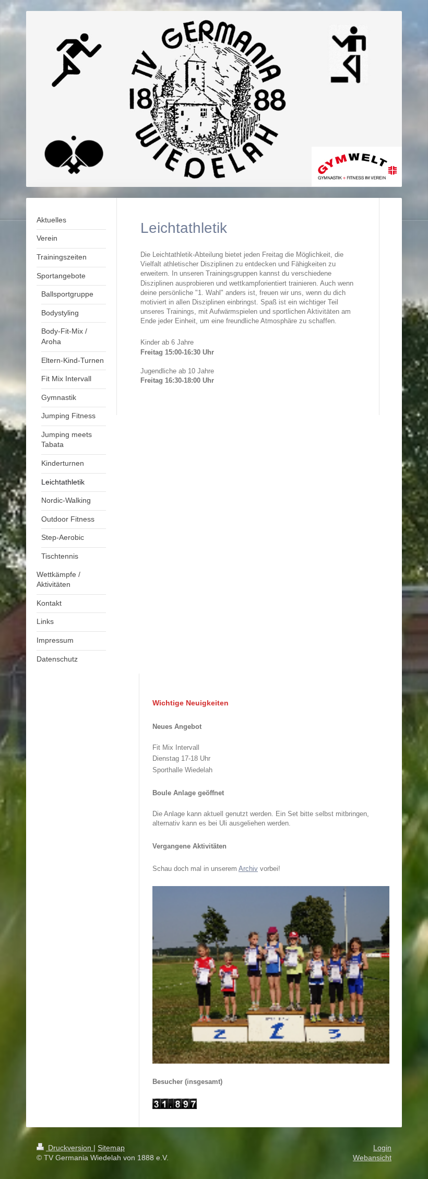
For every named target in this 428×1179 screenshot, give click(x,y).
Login (382, 1147)
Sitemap (111, 1147)
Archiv (248, 869)
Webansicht (372, 1157)
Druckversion (69, 1147)
